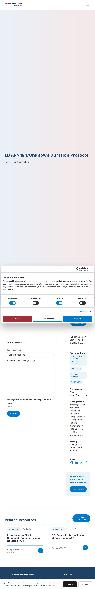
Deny (17, 319)
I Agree (70, 584)
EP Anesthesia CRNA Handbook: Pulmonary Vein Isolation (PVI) (23, 538)
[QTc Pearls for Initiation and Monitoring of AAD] (85, 547)
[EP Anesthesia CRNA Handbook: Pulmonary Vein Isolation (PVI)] (40, 550)
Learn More (78, 489)
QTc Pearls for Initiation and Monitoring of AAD (69, 537)
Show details (82, 311)
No (10, 406)
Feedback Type (14, 350)
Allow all (77, 319)
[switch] (36, 303)
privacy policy (51, 585)
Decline (85, 584)
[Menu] (87, 5)
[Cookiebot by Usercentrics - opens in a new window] (78, 269)
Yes (10, 403)
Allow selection (47, 319)
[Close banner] (91, 269)
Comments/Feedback (21, 360)
